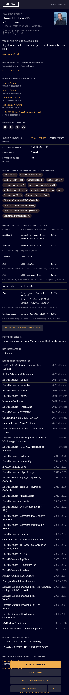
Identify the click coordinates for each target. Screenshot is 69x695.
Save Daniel (35, 672)
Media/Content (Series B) (15, 190)
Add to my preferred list (36, 680)
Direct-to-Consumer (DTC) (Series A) (21, 210)
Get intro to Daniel (36, 664)
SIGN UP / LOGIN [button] (58, 4)
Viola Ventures (38, 138)
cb (23, 127)
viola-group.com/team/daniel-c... (24, 30)
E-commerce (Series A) (14, 185)
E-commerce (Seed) (13, 195)
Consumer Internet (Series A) (17, 216)
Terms (28, 692)
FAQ (22, 692)
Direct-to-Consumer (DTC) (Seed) (19, 205)
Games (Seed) (10, 174)
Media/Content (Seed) (14, 180)
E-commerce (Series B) (31, 174)
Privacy (35, 692)
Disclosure (44, 692)
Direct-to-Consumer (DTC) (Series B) (21, 200)
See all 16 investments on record (23, 328)
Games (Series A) (55, 180)
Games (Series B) (35, 180)
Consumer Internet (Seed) (37, 195)
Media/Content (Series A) (42, 190)
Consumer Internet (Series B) (42, 185)
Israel (60, 190)
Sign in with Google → (12, 54)
